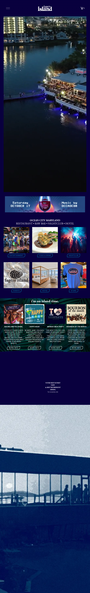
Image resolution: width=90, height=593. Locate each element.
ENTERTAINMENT (16, 255)
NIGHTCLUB (73, 255)
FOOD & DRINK (45, 255)
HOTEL (45, 291)
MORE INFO (13, 348)
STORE (73, 291)
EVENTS (16, 291)
